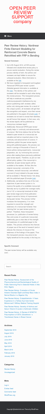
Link (35, 114)
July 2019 (7, 336)
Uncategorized (9, 372)
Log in (6, 385)
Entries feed (8, 388)
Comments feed (10, 391)
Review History (9, 369)
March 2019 (8, 349)
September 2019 (10, 330)
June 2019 (8, 339)
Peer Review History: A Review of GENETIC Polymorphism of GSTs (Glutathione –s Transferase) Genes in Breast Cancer (20, 314)
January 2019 (9, 356)
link (20, 80)
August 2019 (9, 333)
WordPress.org (9, 395)
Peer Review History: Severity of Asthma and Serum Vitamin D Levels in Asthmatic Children (21, 307)
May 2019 (8, 343)
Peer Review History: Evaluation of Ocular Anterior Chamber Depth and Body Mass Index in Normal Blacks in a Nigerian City (22, 292)
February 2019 (9, 353)
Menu (9, 36)
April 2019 (8, 346)
